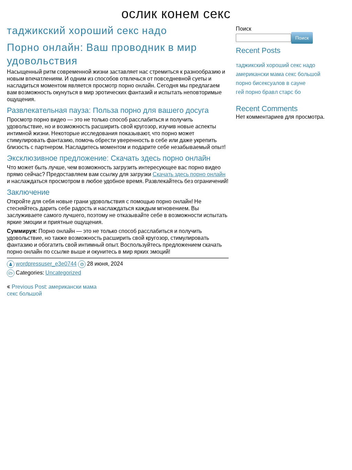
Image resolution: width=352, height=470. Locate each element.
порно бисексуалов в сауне (271, 82)
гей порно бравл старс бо (268, 91)
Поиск (243, 28)
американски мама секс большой (278, 74)
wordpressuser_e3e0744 (46, 263)
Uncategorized (63, 272)
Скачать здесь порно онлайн (189, 174)
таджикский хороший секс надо (275, 65)
